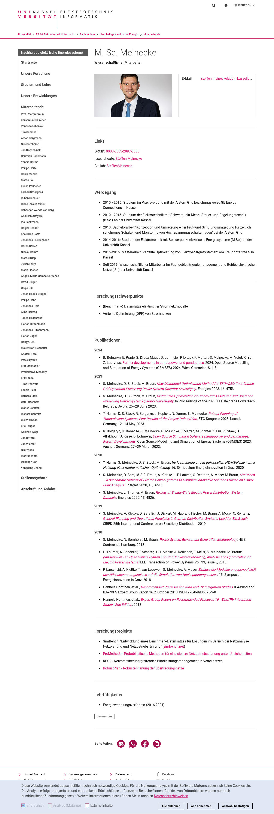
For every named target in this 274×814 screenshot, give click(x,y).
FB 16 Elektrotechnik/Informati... (55, 34)
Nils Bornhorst (30, 144)
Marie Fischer (29, 270)
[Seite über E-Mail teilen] (121, 746)
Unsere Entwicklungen (39, 96)
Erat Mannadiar (30, 365)
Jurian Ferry (28, 264)
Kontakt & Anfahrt (34, 774)
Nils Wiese (27, 449)
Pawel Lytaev (29, 359)
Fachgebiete (87, 34)
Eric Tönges (28, 425)
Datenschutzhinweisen (171, 796)
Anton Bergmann (31, 138)
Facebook (168, 774)
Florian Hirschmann (33, 324)
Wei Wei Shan (29, 419)
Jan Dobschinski (31, 150)
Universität (24, 34)
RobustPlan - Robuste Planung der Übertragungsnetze (143, 668)
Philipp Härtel (29, 168)
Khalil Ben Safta (30, 234)
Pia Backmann (30, 222)
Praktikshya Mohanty (34, 371)
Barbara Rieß (29, 395)
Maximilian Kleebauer (34, 347)
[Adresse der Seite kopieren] (157, 746)
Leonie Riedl (28, 389)
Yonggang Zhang (31, 467)
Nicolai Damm (29, 252)
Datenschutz (123, 774)
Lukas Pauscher (31, 186)
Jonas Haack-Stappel (34, 294)
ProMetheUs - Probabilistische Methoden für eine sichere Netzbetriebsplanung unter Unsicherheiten (177, 654)
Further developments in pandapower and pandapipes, (163, 363)
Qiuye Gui (27, 288)
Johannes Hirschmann (35, 330)
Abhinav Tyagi (29, 431)
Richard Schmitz (31, 413)
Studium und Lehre (36, 84)
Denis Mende (29, 174)
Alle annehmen (201, 806)
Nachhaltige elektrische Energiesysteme (52, 53)
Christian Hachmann (33, 156)
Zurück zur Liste (104, 716)
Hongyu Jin (27, 342)
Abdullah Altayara (32, 216)
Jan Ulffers (28, 437)
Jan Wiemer (28, 443)
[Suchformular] (213, 5)
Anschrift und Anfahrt (38, 489)
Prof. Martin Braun (32, 114)
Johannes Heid (30, 306)
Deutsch (247, 5)
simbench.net (174, 646)
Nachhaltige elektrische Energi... (119, 34)
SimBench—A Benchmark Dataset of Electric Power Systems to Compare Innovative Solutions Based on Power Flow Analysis (179, 480)
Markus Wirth (29, 455)
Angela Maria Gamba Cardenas (40, 276)
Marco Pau (27, 180)
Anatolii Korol (29, 353)
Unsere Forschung (35, 73)
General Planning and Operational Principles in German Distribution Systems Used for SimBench (175, 519)
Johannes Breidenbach (35, 240)
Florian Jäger (29, 336)
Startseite (29, 62)
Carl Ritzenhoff (30, 401)
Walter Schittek (30, 407)
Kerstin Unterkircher (33, 120)
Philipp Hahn (28, 300)
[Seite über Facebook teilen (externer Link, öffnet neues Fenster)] (145, 746)
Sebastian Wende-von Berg (37, 210)
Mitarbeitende (151, 34)
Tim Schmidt (28, 132)
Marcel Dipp (28, 258)
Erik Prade (27, 377)
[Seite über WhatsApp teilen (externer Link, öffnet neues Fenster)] (133, 746)
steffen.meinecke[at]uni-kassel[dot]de (229, 78)
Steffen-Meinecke (129, 159)
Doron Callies (29, 246)
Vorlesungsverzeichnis (83, 774)
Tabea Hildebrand (31, 318)
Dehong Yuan (29, 461)
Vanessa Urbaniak (32, 126)
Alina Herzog (29, 312)
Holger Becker (30, 228)
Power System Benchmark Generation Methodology (198, 540)
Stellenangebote (34, 478)
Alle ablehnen (171, 806)
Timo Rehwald (29, 383)
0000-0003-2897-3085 (122, 151)
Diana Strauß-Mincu (33, 204)
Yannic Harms (29, 162)
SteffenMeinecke (119, 166)
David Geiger (29, 282)
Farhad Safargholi (32, 192)
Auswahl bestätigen (235, 806)
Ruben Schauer (30, 198)
